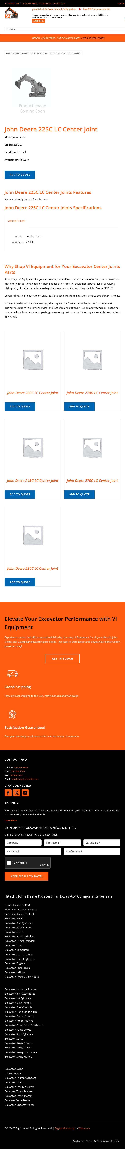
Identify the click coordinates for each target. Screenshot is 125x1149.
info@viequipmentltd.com (51, 3)
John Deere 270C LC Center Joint (92, 480)
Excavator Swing (14, 1069)
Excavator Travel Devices (19, 1091)
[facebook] (8, 792)
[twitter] (16, 792)
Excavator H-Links (15, 972)
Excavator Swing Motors (18, 1056)
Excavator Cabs (13, 945)
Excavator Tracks (14, 1082)
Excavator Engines (15, 963)
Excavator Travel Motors (18, 1096)
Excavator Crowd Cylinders (20, 959)
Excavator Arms (14, 918)
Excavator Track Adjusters (19, 1086)
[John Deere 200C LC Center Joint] (33, 333)
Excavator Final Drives (17, 968)
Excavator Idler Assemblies (20, 993)
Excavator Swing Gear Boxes (21, 1052)
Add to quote (20, 174)
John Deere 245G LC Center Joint (32, 480)
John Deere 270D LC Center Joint (92, 392)
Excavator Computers (17, 950)
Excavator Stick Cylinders (19, 1034)
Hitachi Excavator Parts (18, 905)
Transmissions (13, 1073)
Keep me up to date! (26, 876)
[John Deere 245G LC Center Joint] (33, 421)
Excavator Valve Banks (17, 1100)
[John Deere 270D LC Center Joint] (92, 333)
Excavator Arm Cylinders (19, 923)
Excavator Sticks (14, 1038)
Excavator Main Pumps (18, 1002)
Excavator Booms (15, 932)
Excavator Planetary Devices (21, 1011)
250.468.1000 (18, 771)
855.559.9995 (21, 767)
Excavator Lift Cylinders (18, 998)
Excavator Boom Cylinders (20, 936)
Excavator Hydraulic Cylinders (22, 977)
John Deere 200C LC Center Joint (32, 392)
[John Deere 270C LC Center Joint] (92, 421)
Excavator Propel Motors (19, 1020)
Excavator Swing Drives (18, 1047)
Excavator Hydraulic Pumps (20, 989)
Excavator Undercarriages (19, 1105)
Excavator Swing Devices (19, 1043)
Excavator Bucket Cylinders (20, 941)
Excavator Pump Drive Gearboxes (24, 1025)
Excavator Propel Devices (19, 1016)
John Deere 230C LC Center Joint (32, 568)
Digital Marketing (64, 1128)
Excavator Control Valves (19, 954)
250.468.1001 (16, 775)
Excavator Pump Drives (18, 1029)
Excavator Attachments (18, 927)
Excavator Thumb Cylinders (20, 1078)
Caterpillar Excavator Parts (20, 914)
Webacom (84, 1128)
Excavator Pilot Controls (18, 1007)
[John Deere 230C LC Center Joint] (33, 509)
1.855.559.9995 (29, 3)
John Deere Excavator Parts (20, 909)
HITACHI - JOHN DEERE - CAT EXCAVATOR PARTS (56, 38)
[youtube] (25, 792)
